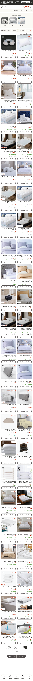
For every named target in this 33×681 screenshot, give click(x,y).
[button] (7, 647)
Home (30, 10)
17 (10, 647)
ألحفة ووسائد (15, 10)
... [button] (13, 647)
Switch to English (25, 2)
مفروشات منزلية (23, 10)
